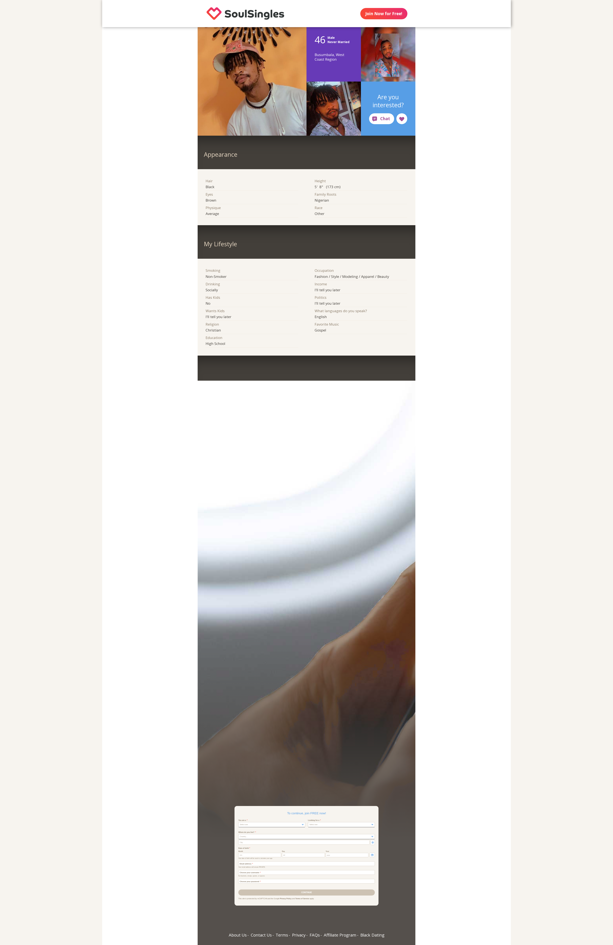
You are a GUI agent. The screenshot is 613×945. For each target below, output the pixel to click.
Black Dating (372, 935)
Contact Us (261, 935)
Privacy (299, 935)
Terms (282, 935)
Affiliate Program (340, 935)
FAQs (315, 935)
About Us (238, 935)
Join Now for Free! (383, 13)
